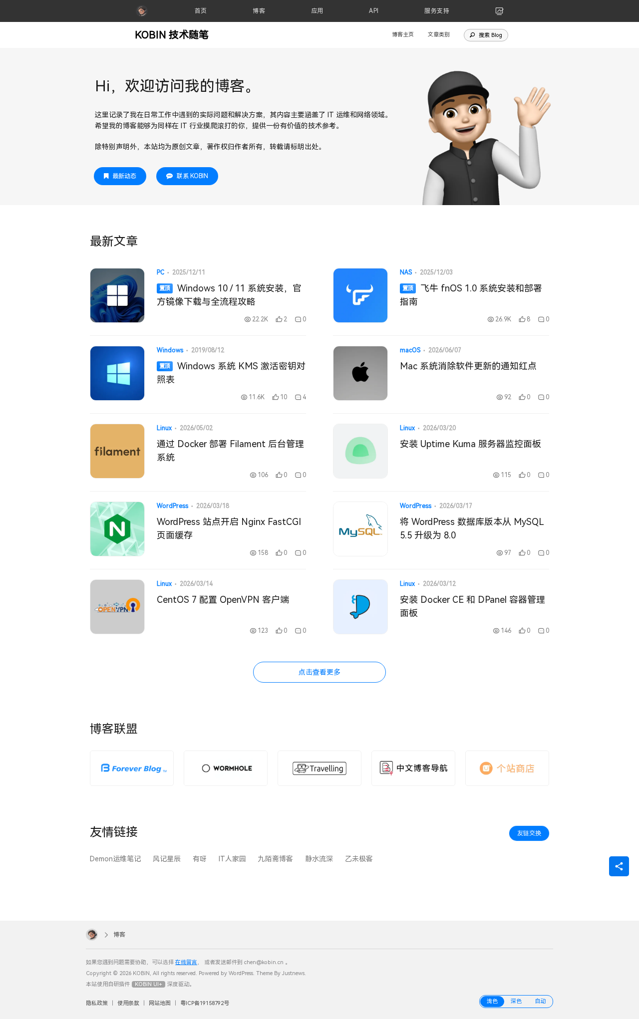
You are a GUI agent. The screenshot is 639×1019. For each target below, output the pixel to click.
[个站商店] (507, 768)
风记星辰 (167, 858)
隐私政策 (97, 1003)
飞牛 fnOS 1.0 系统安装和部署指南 (471, 295)
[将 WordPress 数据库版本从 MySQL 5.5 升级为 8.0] (360, 529)
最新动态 (124, 176)
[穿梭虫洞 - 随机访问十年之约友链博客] (226, 768)
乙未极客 (359, 858)
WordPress (172, 506)
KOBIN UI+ (148, 984)
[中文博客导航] (413, 768)
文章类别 (439, 34)
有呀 (200, 858)
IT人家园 (232, 858)
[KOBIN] (142, 11)
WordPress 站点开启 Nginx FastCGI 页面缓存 (229, 528)
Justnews (293, 973)
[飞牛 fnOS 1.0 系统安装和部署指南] (360, 295)
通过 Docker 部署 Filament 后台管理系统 (230, 451)
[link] (499, 11)
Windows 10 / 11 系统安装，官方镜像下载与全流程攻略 (229, 295)
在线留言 (186, 962)
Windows (170, 350)
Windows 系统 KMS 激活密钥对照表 (231, 373)
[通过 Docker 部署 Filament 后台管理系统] (117, 451)
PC (160, 272)
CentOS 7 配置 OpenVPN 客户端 (223, 599)
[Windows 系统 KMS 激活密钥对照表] (117, 373)
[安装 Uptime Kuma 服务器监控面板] (360, 451)
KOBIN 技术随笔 (172, 35)
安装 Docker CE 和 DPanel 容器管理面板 (472, 606)
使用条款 (128, 1003)
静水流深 (319, 858)
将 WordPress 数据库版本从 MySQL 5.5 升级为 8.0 (472, 528)
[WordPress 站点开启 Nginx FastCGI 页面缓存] (117, 529)
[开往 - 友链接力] (319, 768)
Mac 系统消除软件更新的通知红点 (468, 366)
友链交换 (529, 833)
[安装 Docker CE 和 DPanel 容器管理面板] (360, 606)
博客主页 (403, 34)
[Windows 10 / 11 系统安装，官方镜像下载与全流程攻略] (117, 295)
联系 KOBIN (192, 176)
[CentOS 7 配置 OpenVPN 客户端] (117, 606)
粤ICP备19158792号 (204, 1003)
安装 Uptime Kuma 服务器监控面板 (470, 444)
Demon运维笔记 (115, 858)
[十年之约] (132, 768)
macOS (410, 350)
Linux (164, 428)
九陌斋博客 (275, 858)
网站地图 (160, 1003)
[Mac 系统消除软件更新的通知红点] (360, 373)
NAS (406, 272)
